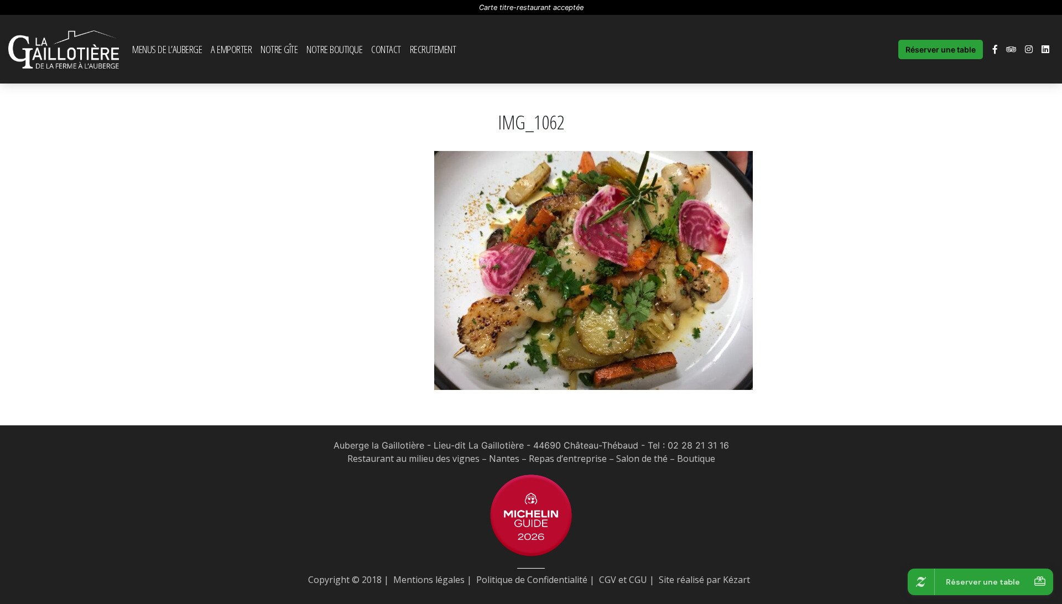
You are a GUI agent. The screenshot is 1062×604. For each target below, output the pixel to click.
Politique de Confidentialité (531, 580)
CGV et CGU (623, 580)
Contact (386, 48)
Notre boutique (334, 48)
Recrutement (433, 48)
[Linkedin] (1045, 49)
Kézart (736, 580)
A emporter (231, 48)
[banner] (63, 49)
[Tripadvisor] (1011, 49)
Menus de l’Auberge (167, 48)
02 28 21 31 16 (698, 445)
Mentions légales (429, 580)
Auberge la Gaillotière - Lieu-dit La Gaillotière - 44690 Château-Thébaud (486, 445)
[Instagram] (1029, 49)
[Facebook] (995, 49)
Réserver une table (940, 49)
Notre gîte (279, 48)
